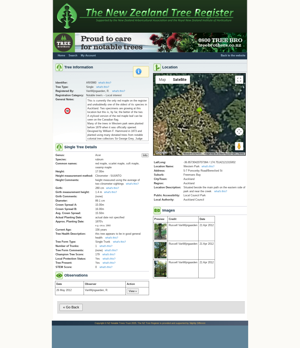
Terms (241, 154)
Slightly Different (197, 323)
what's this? (104, 82)
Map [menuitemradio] (162, 79)
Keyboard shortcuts (192, 154)
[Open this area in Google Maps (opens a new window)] (161, 152)
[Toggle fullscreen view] (239, 80)
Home (61, 55)
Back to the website (233, 55)
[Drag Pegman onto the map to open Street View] (239, 146)
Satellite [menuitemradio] (180, 79)
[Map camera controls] (239, 131)
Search (73, 55)
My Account (88, 55)
